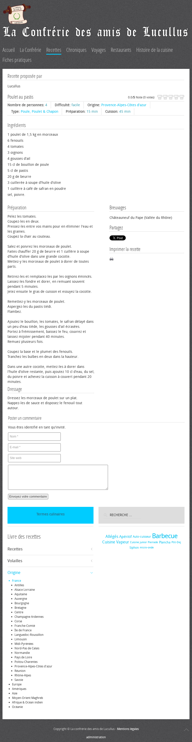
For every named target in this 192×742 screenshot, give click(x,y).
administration (96, 737)
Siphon (134, 547)
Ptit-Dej (176, 542)
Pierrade (153, 542)
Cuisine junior (138, 542)
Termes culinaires (50, 514)
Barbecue (165, 536)
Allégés (112, 536)
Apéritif (125, 536)
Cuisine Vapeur (115, 542)
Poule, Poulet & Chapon (39, 111)
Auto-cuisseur (142, 536)
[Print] (112, 259)
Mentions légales (128, 729)
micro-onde (147, 547)
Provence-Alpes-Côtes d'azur (123, 105)
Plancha (164, 542)
